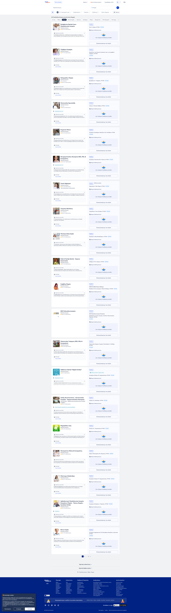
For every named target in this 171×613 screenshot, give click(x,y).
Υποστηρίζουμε (119, 595)
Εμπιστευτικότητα (119, 594)
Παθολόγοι (68, 587)
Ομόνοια (79, 19)
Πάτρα (57, 589)
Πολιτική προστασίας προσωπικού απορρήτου (118, 610)
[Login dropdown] (118, 2)
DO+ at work (118, 584)
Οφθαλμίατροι (69, 589)
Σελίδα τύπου (118, 591)
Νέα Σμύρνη (58, 593)
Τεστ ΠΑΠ (79, 584)
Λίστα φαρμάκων (96, 595)
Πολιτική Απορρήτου (10, 602)
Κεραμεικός (97, 19)
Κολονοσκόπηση (80, 583)
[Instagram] (49, 605)
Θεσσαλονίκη (58, 583)
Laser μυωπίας (80, 590)
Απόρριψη (18, 609)
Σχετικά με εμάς (119, 582)
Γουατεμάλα (107, 600)
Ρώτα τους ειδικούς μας (98, 594)
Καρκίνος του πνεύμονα (81, 593)
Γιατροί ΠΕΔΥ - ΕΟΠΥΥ (97, 583)
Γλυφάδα (57, 590)
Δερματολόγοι (69, 583)
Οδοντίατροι (68, 585)
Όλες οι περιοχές (96, 587)
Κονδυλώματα (80, 582)
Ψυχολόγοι (68, 588)
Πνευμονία (79, 591)
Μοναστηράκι (71, 19)
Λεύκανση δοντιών (80, 587)
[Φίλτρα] (52, 12)
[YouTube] (55, 605)
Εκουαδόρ (103, 600)
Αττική (53, 19)
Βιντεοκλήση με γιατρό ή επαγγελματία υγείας (102, 582)
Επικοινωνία (118, 583)
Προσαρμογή (8, 609)
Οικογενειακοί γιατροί (97, 584)
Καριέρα (117, 590)
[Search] (117, 7)
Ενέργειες (118, 593)
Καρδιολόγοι (68, 593)
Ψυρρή (64, 19)
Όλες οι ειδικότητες (97, 588)
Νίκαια (57, 591)
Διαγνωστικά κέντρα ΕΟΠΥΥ (98, 591)
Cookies (106, 610)
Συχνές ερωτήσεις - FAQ (98, 593)
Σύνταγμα (114, 19)
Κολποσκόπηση (80, 589)
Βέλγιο (91, 600)
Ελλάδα (88, 600)
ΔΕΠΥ (78, 588)
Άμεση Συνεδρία (119, 589)
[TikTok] (58, 605)
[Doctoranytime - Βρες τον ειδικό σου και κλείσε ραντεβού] (78, 572)
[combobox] (70, 7)
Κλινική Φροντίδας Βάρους (121, 588)
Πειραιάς (57, 584)
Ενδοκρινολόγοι (69, 590)
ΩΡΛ (67, 582)
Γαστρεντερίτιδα (80, 585)
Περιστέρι (58, 585)
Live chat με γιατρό (120, 585)
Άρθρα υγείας (96, 589)
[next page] (90, 556)
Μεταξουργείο (106, 19)
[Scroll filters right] (110, 12)
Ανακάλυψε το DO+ (120, 587)
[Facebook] (45, 605)
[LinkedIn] (52, 605)
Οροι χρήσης (101, 610)
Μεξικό (95, 600)
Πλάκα (91, 19)
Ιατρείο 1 (91, 24)
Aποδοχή (30, 609)
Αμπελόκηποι (58, 587)
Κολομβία (99, 600)
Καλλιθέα (58, 588)
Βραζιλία (112, 600)
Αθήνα (59, 19)
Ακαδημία (85, 19)
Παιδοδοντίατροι (83, 572)
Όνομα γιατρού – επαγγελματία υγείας (101, 585)
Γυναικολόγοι (68, 584)
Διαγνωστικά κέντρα (97, 590)
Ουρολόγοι (68, 591)
